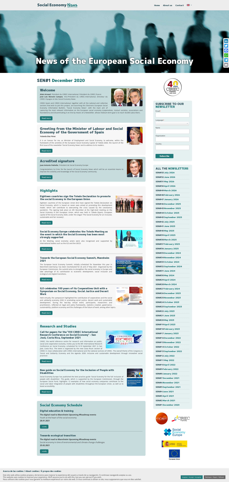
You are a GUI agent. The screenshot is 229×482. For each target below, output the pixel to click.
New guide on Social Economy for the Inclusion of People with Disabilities (77, 371)
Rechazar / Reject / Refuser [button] (214, 477)
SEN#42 (165, 221)
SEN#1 (167, 404)
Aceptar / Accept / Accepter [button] (191, 477)
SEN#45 (168, 208)
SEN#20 (165, 320)
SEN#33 (167, 262)
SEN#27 (168, 288)
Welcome (47, 90)
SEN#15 (168, 342)
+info (44, 426)
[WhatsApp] (226, 55)
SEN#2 (165, 400)
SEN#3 (165, 396)
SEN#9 (167, 369)
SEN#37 (168, 244)
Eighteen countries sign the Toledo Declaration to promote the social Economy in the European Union (75, 198)
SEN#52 (165, 177)
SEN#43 (169, 217)
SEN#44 (167, 212)
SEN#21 (165, 315)
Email (158, 111)
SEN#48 (168, 195)
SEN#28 (166, 284)
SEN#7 (167, 378)
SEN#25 (168, 297)
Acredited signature (57, 161)
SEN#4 (165, 391)
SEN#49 (166, 190)
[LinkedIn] (226, 41)
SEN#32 (169, 266)
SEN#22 (165, 311)
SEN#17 (167, 333)
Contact (179, 6)
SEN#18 (168, 329)
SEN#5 (168, 387)
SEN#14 (167, 346)
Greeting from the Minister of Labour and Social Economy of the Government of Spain (81, 130)
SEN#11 (165, 360)
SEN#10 (165, 364)
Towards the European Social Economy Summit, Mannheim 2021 (74, 259)
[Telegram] (226, 60)
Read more (46, 118)
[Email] (226, 64)
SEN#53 (165, 172)
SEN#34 (168, 257)
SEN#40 (165, 230)
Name (158, 128)
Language (160, 120)
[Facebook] (226, 50)
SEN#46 (168, 204)
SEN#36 (167, 248)
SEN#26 (168, 293)
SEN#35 (168, 253)
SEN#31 (165, 270)
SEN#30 (165, 275)
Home (157, 6)
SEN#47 (167, 199)
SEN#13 (169, 351)
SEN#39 (165, 235)
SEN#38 (166, 239)
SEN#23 (169, 306)
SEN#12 (165, 355)
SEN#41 (165, 226)
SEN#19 (165, 324)
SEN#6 (167, 382)
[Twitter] (226, 45)
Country (158, 144)
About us (167, 6)
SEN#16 (168, 338)
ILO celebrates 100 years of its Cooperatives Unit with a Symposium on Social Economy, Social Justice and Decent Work (74, 291)
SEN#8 (166, 373)
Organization (160, 136)
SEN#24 (167, 302)
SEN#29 (165, 279)
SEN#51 (165, 181)
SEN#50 (165, 186)
